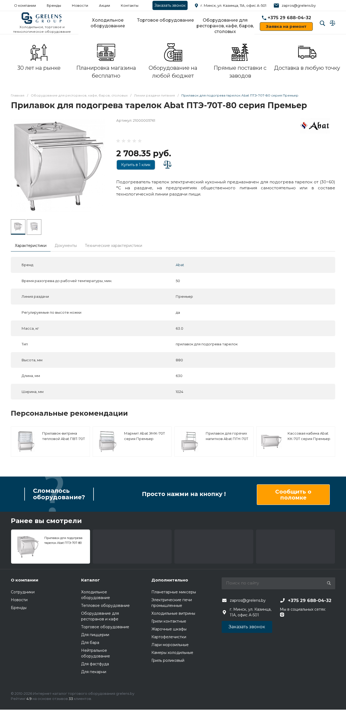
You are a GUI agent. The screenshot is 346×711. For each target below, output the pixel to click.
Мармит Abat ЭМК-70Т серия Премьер (144, 436)
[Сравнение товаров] (332, 23)
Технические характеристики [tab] (113, 245)
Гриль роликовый (167, 660)
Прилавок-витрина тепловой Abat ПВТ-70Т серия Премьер (63, 438)
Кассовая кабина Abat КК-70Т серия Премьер (309, 436)
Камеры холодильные (172, 652)
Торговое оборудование (165, 20)
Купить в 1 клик (136, 164)
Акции (104, 5)
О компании (25, 5)
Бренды (54, 5)
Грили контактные (168, 621)
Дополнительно (169, 580)
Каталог (90, 580)
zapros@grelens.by (299, 5)
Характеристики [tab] (30, 245)
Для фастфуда (95, 664)
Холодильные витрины (173, 613)
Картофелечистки (168, 636)
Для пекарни (93, 671)
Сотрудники (23, 592)
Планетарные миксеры (173, 592)
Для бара (90, 642)
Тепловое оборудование (105, 605)
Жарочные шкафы (169, 629)
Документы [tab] (66, 245)
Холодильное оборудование (108, 23)
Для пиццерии (95, 634)
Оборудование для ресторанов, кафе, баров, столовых (225, 26)
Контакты (129, 5)
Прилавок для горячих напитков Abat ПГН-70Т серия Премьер (227, 438)
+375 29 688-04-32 (289, 17)
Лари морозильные (170, 644)
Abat (180, 265)
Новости (80, 5)
